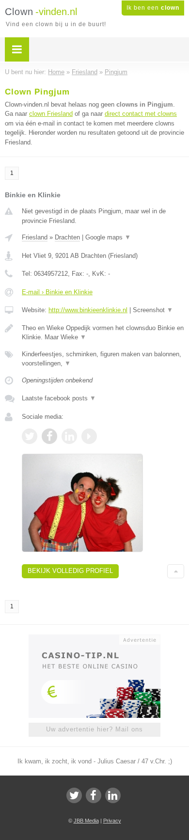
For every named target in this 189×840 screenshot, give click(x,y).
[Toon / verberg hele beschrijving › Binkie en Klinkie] (103, 332)
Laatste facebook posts (59, 398)
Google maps (108, 237)
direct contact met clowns (141, 113)
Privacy (112, 821)
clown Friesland (51, 113)
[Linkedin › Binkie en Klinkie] (69, 436)
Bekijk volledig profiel (70, 570)
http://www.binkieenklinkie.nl (87, 310)
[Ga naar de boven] (175, 571)
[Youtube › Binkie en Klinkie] (89, 436)
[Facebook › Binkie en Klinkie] (49, 436)
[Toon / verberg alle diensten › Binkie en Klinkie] (103, 358)
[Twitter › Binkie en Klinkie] (29, 436)
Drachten (67, 237)
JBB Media (86, 821)
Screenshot (153, 310)
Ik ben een (152, 7)
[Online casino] (94, 638)
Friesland (34, 237)
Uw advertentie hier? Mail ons (94, 729)
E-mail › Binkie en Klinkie (57, 292)
